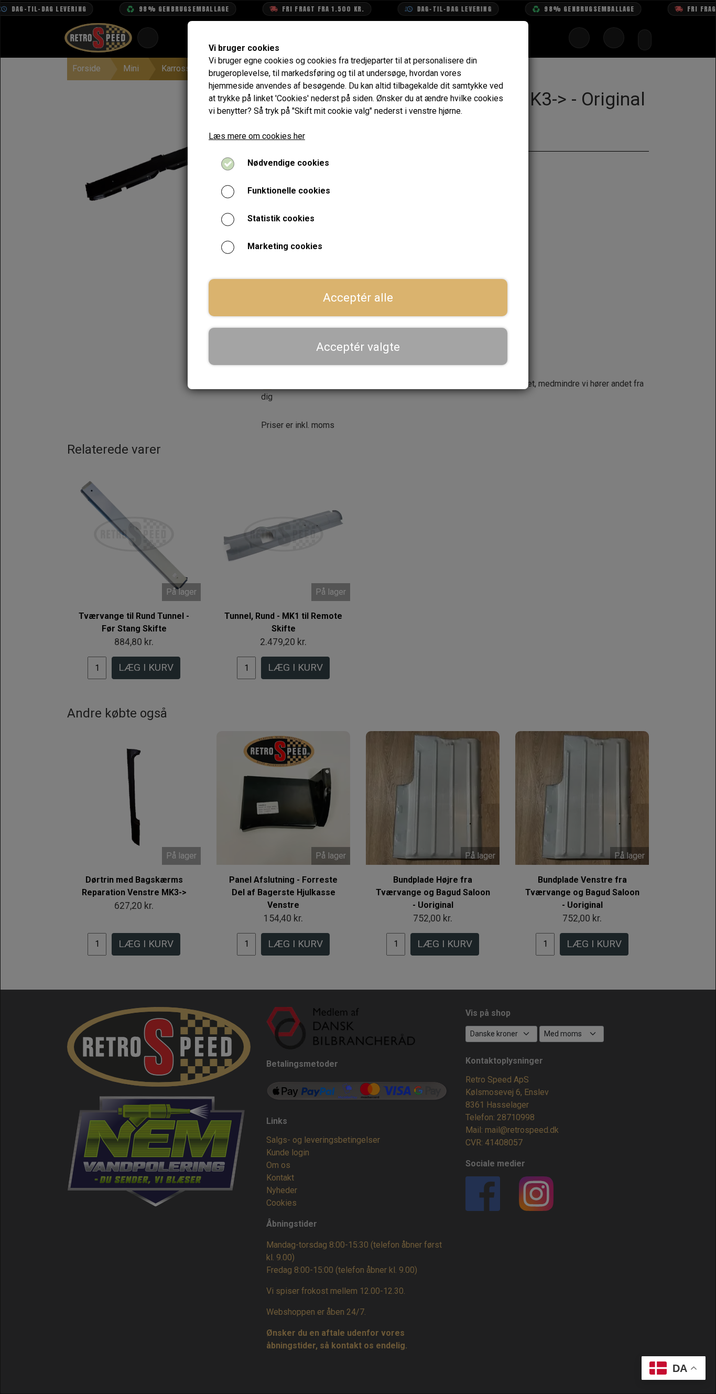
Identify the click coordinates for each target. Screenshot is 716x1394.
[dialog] (358, 697)
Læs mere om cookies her (257, 136)
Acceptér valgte (358, 346)
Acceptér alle (358, 297)
